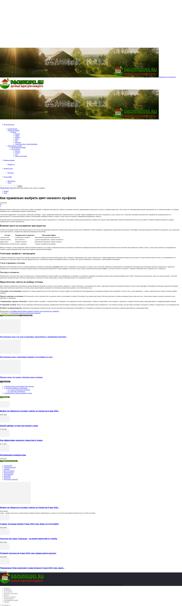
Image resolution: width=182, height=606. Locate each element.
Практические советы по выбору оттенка (18, 393)
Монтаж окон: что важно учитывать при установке (21, 377)
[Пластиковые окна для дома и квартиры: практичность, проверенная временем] (10, 333)
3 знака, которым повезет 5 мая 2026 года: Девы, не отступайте (29, 524)
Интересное (11, 181)
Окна (17, 139)
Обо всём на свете (8, 168)
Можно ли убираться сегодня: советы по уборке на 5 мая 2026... (29, 507)
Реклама (6, 602)
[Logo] (22, 89)
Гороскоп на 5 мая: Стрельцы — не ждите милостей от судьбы (28, 538)
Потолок (18, 142)
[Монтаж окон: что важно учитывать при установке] (10, 373)
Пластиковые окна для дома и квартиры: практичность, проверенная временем (33, 337)
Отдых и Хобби (8, 177)
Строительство (12, 129)
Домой (2, 188)
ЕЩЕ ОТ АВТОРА (26, 315)
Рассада (17, 151)
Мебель (17, 137)
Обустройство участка (15, 146)
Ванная (17, 134)
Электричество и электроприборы (26, 144)
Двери (17, 135)
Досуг (9, 183)
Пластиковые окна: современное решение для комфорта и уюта (26, 357)
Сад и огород (15, 149)
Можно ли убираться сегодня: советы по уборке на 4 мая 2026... (29, 411)
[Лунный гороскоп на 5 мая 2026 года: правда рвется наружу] (4, 549)
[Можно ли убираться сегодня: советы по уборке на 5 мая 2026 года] (15, 503)
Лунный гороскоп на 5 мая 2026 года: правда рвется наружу (28, 553)
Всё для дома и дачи (9, 124)
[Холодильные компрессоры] (4, 451)
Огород (17, 152)
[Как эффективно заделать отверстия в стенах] (4, 436)
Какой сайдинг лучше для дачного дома (19, 425)
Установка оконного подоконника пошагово (26, 313)
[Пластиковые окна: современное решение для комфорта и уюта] (10, 353)
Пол (16, 140)
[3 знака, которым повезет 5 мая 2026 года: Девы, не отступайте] (4, 520)
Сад (16, 154)
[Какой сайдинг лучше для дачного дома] (4, 422)
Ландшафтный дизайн (18, 147)
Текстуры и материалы (16, 391)
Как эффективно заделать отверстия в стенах (21, 440)
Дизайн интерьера (13, 130)
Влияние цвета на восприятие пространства (19, 386)
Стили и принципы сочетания (19, 390)
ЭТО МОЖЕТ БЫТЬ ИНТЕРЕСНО (10, 315)
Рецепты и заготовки (9, 160)
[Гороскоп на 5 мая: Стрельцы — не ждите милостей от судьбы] (4, 534)
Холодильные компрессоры (13, 455)
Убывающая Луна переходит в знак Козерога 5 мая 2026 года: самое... (32, 568)
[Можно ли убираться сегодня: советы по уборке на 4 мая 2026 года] (4, 407)
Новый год (11, 164)
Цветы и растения (21, 156)
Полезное (11, 173)
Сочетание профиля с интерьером (15, 388)
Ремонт (13, 132)
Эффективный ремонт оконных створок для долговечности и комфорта (36, 311)
